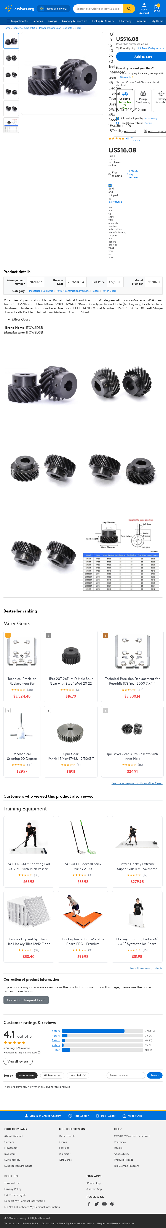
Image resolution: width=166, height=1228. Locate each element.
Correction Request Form (26, 1000)
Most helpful (78, 1075)
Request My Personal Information (24, 1201)
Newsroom (11, 1148)
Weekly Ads (135, 1116)
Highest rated (52, 1075)
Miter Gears (109, 291)
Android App (94, 1189)
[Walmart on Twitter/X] (96, 1204)
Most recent (26, 1075)
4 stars (56, 1035)
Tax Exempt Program (126, 1166)
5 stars (56, 1030)
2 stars (56, 1045)
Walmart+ (65, 1154)
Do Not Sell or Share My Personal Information (32, 1207)
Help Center (81, 1116)
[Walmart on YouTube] (104, 1204)
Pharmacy (125, 21)
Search (155, 1075)
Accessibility (121, 1154)
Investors (9, 1154)
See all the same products (146, 968)
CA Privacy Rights (15, 1195)
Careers (141, 21)
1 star (57, 1049)
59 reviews (135, 138)
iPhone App (93, 1183)
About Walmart (13, 1136)
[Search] (129, 8)
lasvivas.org (115, 202)
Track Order (108, 1116)
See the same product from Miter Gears (137, 783)
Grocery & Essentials (74, 21)
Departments (19, 21)
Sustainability (12, 1160)
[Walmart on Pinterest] (112, 1204)
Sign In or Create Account (45, 1116)
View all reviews (18, 1061)
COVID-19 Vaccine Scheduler (132, 1136)
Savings (52, 21)
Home (6, 28)
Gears (78, 28)
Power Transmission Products (55, 28)
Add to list (130, 131)
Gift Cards (65, 1160)
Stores (63, 1142)
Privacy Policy (13, 1189)
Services (38, 21)
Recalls (118, 1148)
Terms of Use (12, 1183)
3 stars (56, 1040)
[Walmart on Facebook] (88, 1204)
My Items (157, 21)
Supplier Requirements (18, 1166)
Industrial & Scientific (25, 28)
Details (148, 123)
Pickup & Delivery (103, 21)
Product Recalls (123, 1160)
